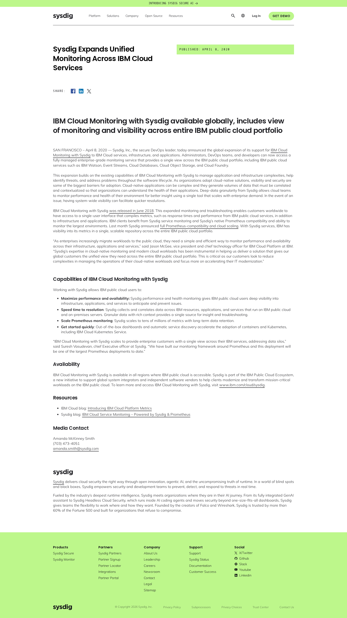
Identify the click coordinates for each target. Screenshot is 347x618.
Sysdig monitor (64, 559)
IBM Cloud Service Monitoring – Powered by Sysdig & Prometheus (136, 414)
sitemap (150, 590)
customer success (202, 572)
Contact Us (287, 607)
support (195, 553)
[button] (95, 16)
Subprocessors (201, 607)
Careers (149, 566)
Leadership (152, 559)
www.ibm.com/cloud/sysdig (242, 385)
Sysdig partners (109, 553)
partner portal (108, 578)
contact (149, 578)
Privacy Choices (231, 607)
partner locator (109, 566)
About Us (150, 553)
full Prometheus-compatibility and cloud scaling (199, 226)
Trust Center (261, 607)
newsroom (152, 572)
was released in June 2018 (131, 210)
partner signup (109, 559)
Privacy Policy (172, 607)
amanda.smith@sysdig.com (76, 448)
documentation (200, 566)
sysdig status (199, 559)
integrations (107, 572)
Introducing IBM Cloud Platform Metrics (120, 408)
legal (148, 584)
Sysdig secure (63, 553)
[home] (63, 16)
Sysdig (58, 481)
